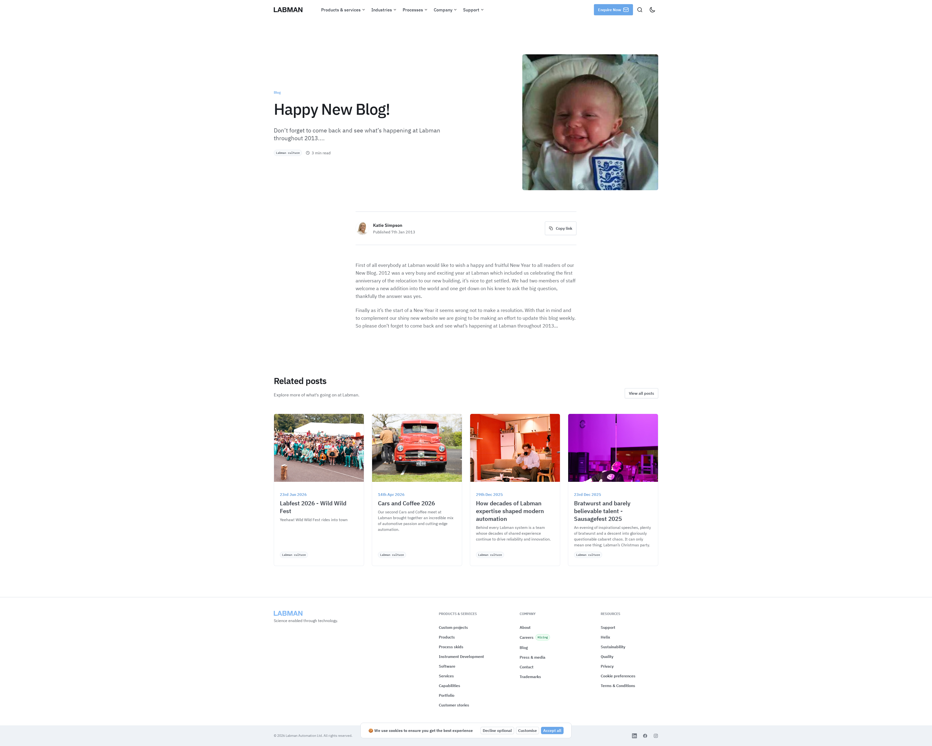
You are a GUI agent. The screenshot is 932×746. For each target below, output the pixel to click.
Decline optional (497, 730)
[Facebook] (645, 735)
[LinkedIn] (634, 735)
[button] (618, 676)
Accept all (552, 730)
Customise (527, 730)
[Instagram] (655, 735)
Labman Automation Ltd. (305, 735)
